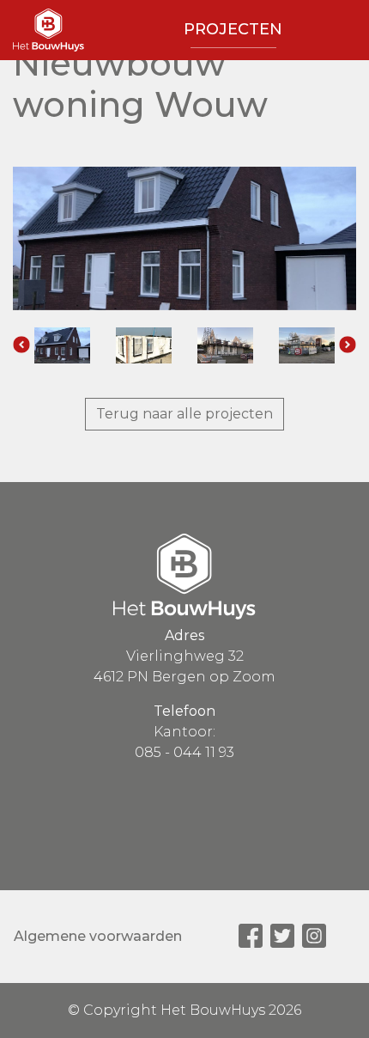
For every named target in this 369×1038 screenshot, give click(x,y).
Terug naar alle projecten (184, 414)
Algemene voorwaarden (98, 936)
